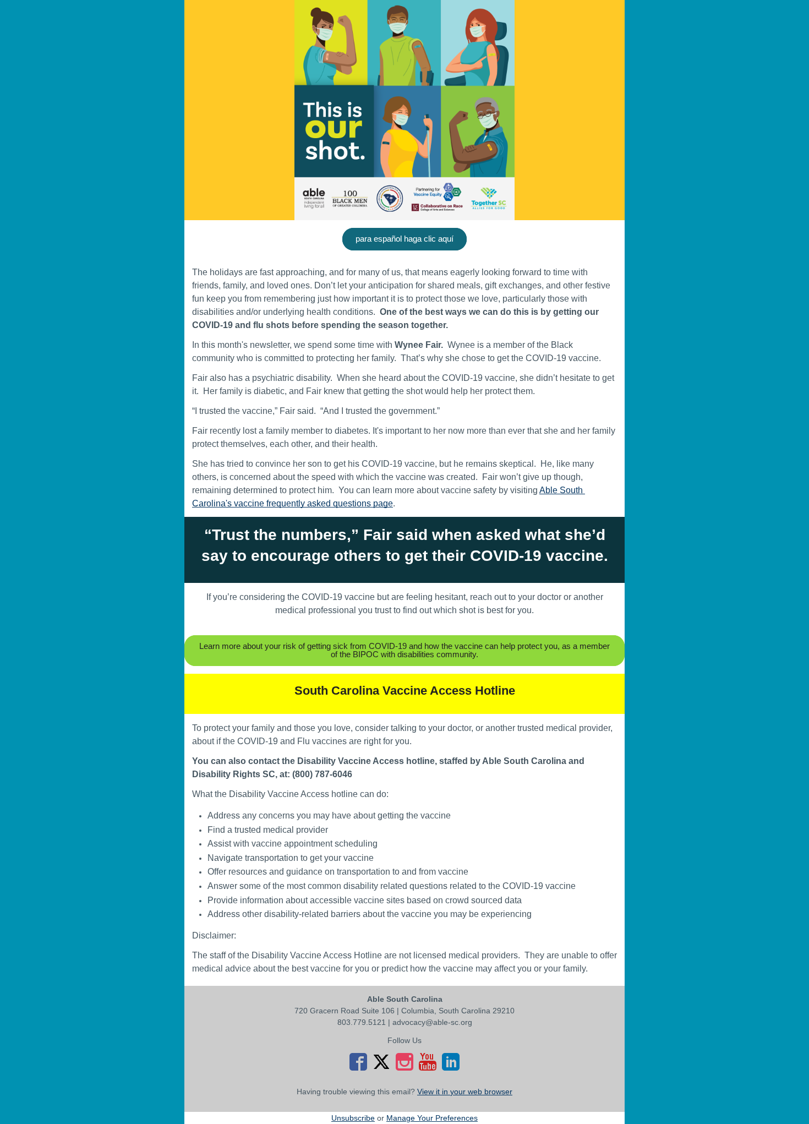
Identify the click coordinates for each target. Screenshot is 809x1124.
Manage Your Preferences (432, 1118)
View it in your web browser (464, 1091)
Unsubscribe (353, 1118)
